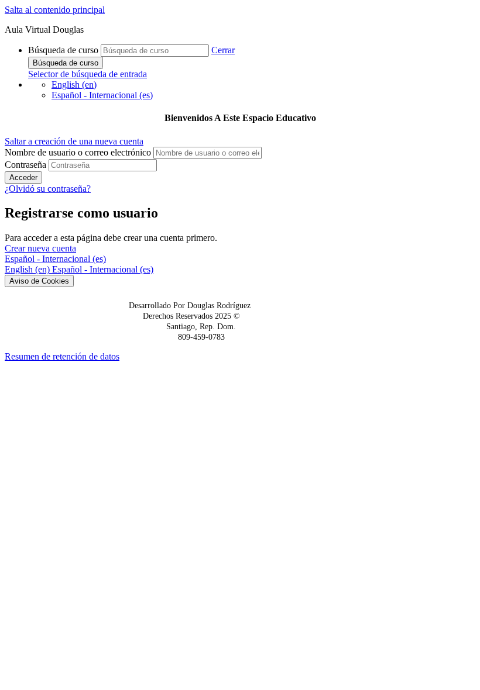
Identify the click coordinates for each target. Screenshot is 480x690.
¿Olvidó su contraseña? (48, 189)
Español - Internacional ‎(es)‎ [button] (55, 259)
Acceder (23, 177)
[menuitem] (28, 269)
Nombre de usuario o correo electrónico (79, 152)
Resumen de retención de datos (62, 356)
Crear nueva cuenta (40, 248)
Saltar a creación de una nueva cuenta (74, 141)
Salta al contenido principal (55, 10)
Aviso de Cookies (39, 281)
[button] (223, 50)
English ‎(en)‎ (74, 84)
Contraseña (25, 165)
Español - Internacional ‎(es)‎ (102, 95)
